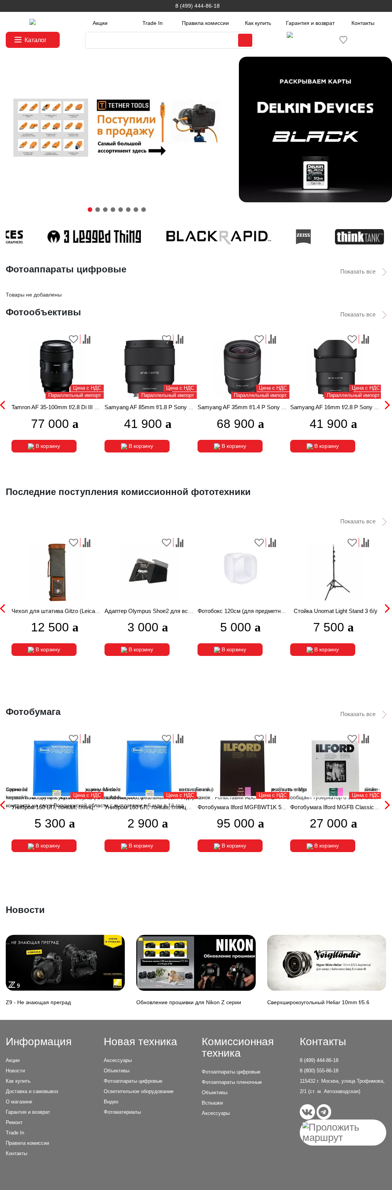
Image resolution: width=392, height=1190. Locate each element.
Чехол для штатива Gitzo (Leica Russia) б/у (68, 611)
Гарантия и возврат (310, 23)
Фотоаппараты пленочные (232, 1082)
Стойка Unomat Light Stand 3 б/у (335, 611)
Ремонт (14, 1122)
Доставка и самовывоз (32, 1091)
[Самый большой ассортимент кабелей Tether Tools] (116, 129)
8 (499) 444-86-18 (197, 6)
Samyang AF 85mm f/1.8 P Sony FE (150, 407)
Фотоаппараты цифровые (133, 1081)
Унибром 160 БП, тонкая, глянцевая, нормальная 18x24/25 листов (98, 807)
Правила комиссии (205, 23)
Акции (100, 23)
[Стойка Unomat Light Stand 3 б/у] (335, 572)
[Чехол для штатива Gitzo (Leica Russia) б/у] (56, 572)
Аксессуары (118, 1060)
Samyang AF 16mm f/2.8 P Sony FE (335, 407)
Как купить (258, 23)
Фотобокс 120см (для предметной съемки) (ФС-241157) (270, 611)
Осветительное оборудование (138, 1091)
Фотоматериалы (122, 1112)
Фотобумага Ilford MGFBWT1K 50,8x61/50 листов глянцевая (276, 807)
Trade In (152, 23)
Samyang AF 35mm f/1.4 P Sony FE (243, 407)
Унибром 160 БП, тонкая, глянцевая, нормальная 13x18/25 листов (191, 807)
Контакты (362, 23)
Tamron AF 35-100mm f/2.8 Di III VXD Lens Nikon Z (76, 407)
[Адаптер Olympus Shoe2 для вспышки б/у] (150, 572)
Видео (111, 1102)
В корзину (47, 446)
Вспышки (212, 1103)
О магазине (19, 1102)
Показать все (358, 271)
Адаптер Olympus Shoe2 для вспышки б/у (160, 611)
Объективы (116, 1071)
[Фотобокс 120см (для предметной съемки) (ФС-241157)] (243, 572)
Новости (15, 1071)
